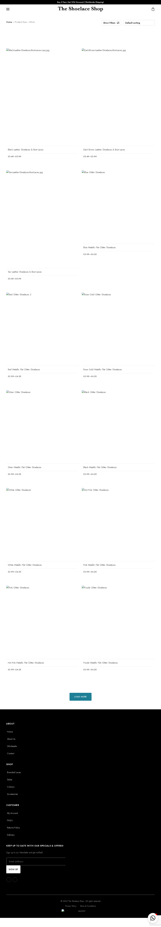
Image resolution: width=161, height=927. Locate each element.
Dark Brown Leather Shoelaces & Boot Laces (104, 149)
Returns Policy (13, 827)
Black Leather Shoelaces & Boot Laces (25, 149)
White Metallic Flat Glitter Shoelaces (25, 565)
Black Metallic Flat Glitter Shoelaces (100, 467)
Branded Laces (14, 772)
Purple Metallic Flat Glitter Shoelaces (100, 662)
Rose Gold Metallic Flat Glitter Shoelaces (102, 369)
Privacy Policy (70, 905)
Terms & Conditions (88, 905)
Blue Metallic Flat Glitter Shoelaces (99, 247)
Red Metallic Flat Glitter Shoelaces (24, 369)
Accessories (12, 794)
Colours (10, 786)
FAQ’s (10, 820)
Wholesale (12, 746)
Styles (9, 779)
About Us (11, 739)
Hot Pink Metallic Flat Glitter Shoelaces (26, 662)
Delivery (10, 834)
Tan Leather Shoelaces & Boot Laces (25, 272)
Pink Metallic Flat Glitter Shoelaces (99, 565)
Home (9, 22)
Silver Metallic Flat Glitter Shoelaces (24, 467)
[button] (153, 918)
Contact (10, 753)
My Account (12, 813)
